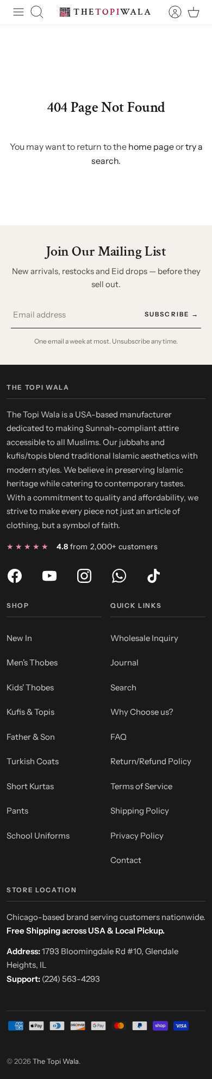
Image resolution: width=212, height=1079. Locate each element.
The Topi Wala (56, 1061)
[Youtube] (49, 575)
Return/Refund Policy (150, 761)
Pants (17, 810)
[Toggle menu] (18, 12)
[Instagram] (84, 575)
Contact (125, 860)
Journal (124, 662)
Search (123, 687)
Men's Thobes (32, 662)
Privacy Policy (137, 835)
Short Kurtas (30, 786)
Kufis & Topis (30, 712)
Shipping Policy (139, 810)
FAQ (118, 737)
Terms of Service (141, 786)
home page (151, 146)
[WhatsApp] (119, 575)
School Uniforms (38, 835)
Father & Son (31, 737)
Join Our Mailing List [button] (106, 251)
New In (19, 638)
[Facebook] (14, 575)
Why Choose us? (141, 712)
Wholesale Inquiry (144, 638)
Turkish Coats (33, 761)
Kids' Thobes (30, 687)
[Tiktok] (153, 575)
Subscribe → (172, 314)
